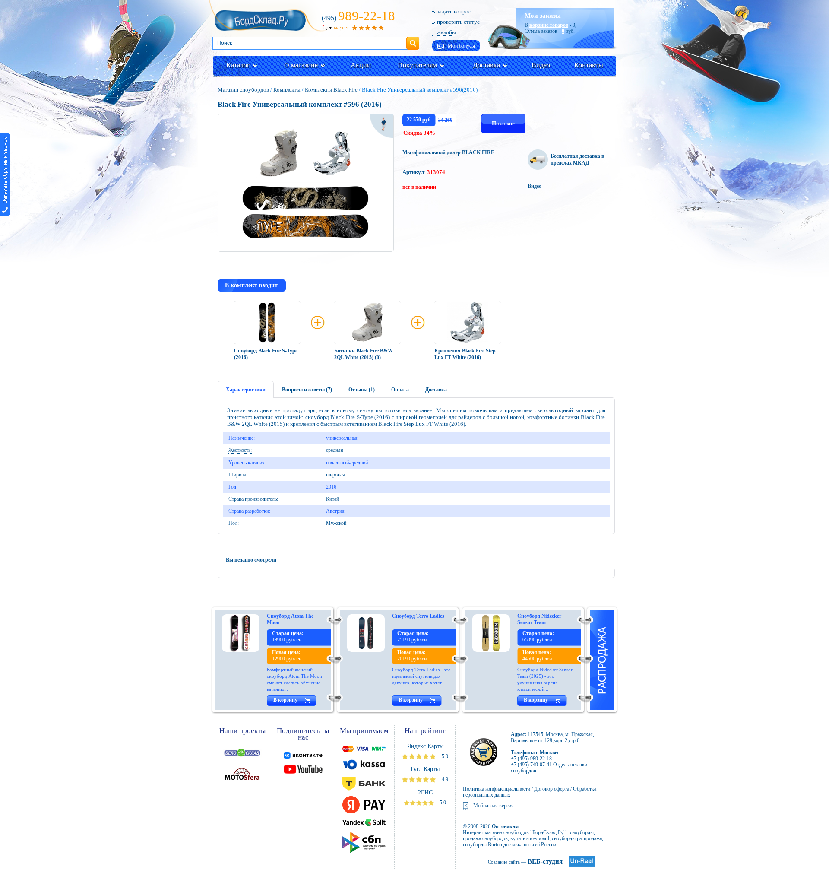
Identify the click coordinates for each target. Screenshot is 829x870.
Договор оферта (551, 789)
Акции (361, 65)
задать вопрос (454, 11)
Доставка (486, 65)
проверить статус (458, 22)
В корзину (285, 700)
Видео (541, 65)
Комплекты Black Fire (331, 89)
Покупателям (417, 65)
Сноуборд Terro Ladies (418, 616)
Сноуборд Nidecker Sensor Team (539, 619)
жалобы (446, 32)
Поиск (412, 40)
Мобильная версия (493, 806)
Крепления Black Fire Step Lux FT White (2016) (465, 354)
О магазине (301, 65)
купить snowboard (529, 838)
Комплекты (287, 89)
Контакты (588, 65)
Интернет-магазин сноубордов (496, 832)
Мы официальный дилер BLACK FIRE (448, 152)
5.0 (444, 756)
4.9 (444, 779)
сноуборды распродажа (577, 838)
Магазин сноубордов (243, 89)
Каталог (238, 65)
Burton (495, 844)
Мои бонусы (460, 46)
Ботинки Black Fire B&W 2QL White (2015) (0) (363, 354)
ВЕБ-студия (525, 861)
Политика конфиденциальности (496, 789)
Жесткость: (240, 450)
